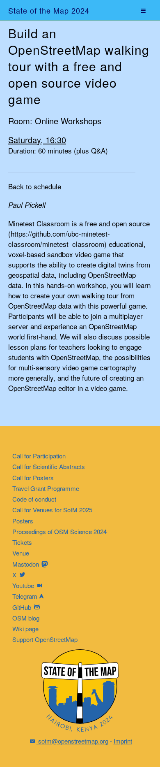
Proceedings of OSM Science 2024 (59, 531)
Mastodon (26, 564)
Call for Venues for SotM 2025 (52, 509)
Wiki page (25, 628)
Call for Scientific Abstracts (48, 466)
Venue (20, 553)
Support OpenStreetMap (45, 639)
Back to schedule (34, 186)
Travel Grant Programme (45, 488)
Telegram (24, 596)
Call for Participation (39, 455)
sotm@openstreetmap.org (72, 741)
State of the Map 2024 (48, 10)
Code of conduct (34, 499)
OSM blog (25, 618)
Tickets (22, 542)
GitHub (22, 607)
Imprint (123, 741)
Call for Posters (33, 477)
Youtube (24, 585)
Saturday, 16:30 (37, 140)
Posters (22, 520)
